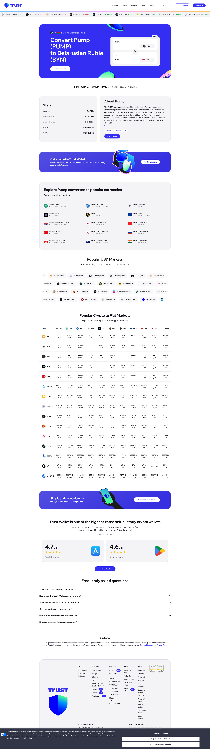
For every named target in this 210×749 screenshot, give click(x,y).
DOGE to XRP (123, 396)
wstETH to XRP (123, 406)
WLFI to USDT (69, 416)
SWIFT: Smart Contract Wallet (98, 684)
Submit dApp (129, 679)
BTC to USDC (80, 336)
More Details (112, 136)
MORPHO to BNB (112, 476)
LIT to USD (59, 466)
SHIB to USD (59, 426)
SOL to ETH (91, 366)
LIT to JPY (154, 466)
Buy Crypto (96, 670)
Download (199, 5)
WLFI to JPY (154, 416)
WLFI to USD (59, 416)
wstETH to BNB (112, 406)
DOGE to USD (59, 396)
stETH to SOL (102, 386)
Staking (95, 677)
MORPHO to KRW (165, 476)
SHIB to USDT (69, 426)
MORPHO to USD (59, 476)
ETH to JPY (154, 346)
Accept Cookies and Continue (160, 744)
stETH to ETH (91, 386)
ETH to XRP (123, 346)
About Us (141, 670)
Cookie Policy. (27, 738)
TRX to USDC (80, 376)
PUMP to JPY (155, 446)
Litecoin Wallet (112, 699)
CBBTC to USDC (80, 456)
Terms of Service (146, 645)
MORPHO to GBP (144, 476)
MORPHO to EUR (133, 476)
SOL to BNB (112, 366)
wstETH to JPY (154, 406)
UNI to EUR (133, 436)
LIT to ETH (91, 466)
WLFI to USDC (80, 416)
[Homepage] (13, 5)
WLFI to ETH (91, 416)
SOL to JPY (154, 366)
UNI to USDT (69, 436)
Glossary (141, 687)
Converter (113, 674)
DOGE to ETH (91, 396)
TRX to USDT (69, 376)
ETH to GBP (144, 346)
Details (155, 36)
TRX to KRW (165, 376)
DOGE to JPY (155, 396)
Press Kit (141, 677)
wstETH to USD (59, 406)
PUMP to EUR (133, 446)
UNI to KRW (165, 436)
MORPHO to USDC (80, 476)
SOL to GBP (144, 366)
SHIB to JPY (154, 426)
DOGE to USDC (80, 396)
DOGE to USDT (70, 396)
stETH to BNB (112, 386)
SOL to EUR (133, 366)
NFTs (94, 680)
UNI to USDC (80, 436)
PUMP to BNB (112, 446)
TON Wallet (113, 695)
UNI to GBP (144, 436)
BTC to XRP (123, 336)
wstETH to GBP (144, 406)
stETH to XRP (123, 386)
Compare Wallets (141, 691)
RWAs (97, 689)
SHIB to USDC (80, 426)
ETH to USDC (80, 346)
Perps (97, 693)
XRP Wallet (113, 691)
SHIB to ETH (91, 426)
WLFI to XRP (123, 416)
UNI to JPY (154, 436)
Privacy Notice (140, 706)
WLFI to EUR (133, 416)
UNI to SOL (101, 436)
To (116, 55)
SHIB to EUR (133, 426)
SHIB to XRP (123, 426)
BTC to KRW (165, 336)
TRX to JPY (154, 376)
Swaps (94, 674)
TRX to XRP (123, 376)
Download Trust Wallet (146, 500)
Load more (107, 126)
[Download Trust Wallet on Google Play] (160, 551)
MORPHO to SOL (101, 476)
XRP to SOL (101, 356)
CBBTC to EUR (133, 456)
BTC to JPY (154, 336)
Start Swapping (60, 69)
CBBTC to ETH (91, 456)
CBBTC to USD (59, 456)
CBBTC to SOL (101, 456)
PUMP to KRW (165, 446)
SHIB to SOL (101, 426)
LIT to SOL (102, 466)
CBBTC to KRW (165, 456)
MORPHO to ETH (91, 476)
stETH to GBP (144, 386)
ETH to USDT (69, 346)
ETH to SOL (101, 346)
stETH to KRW (165, 386)
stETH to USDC (80, 386)
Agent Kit (129, 689)
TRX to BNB (112, 376)
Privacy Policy (162, 645)
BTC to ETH (91, 336)
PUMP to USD (59, 446)
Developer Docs (128, 671)
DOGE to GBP (144, 396)
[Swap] (135, 51)
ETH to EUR (133, 346)
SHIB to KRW (165, 426)
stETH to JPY (155, 386)
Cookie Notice (140, 717)
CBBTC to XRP (123, 456)
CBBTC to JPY (154, 456)
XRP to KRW (165, 356)
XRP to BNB (112, 356)
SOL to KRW (165, 366)
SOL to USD (59, 366)
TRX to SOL (101, 376)
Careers (141, 674)
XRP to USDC (80, 356)
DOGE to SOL (102, 396)
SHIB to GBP (144, 426)
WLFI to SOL (101, 416)
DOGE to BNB (112, 396)
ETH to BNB (112, 346)
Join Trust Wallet (105, 569)
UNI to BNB (112, 436)
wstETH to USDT (70, 406)
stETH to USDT (70, 386)
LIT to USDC (80, 466)
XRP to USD (59, 356)
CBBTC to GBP (144, 456)
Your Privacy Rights (161, 733)
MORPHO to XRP (122, 476)
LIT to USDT (70, 466)
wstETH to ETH (91, 406)
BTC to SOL (101, 336)
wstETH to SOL (101, 406)
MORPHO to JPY (154, 476)
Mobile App (82, 670)
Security (141, 680)
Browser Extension (82, 675)
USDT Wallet (114, 685)
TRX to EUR (133, 376)
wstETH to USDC (80, 406)
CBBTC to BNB (112, 456)
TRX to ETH (91, 376)
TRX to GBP (144, 376)
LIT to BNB (112, 466)
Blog (139, 683)
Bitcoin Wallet (114, 682)
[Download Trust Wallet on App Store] (95, 551)
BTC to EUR (133, 336)
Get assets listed (128, 684)
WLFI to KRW (165, 416)
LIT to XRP (123, 466)
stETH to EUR (133, 386)
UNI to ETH (91, 436)
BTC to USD (59, 336)
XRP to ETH (91, 356)
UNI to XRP (123, 436)
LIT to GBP (144, 466)
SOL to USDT (69, 366)
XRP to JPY (154, 356)
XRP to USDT (69, 356)
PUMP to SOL (102, 446)
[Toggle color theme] (169, 5)
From (117, 42)
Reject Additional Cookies (160, 739)
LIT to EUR (133, 466)
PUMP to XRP (123, 446)
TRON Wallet (114, 688)
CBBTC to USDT (69, 456)
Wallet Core (128, 676)
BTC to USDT (69, 336)
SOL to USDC (80, 366)
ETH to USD (59, 346)
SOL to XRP (123, 366)
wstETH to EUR (133, 406)
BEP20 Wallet (114, 704)
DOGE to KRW (165, 396)
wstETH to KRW (165, 406)
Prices (114, 670)
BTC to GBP (144, 336)
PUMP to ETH (91, 446)
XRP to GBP (144, 356)
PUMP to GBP (144, 446)
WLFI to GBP (144, 416)
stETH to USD (59, 386)
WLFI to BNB (112, 416)
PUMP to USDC (80, 446)
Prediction (98, 696)
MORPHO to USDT (69, 476)
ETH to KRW (165, 346)
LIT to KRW (165, 466)
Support (141, 696)
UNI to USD (59, 436)
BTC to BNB (112, 336)
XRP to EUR (133, 356)
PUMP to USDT (70, 446)
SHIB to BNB (112, 426)
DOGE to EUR (133, 396)
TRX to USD (59, 376)
